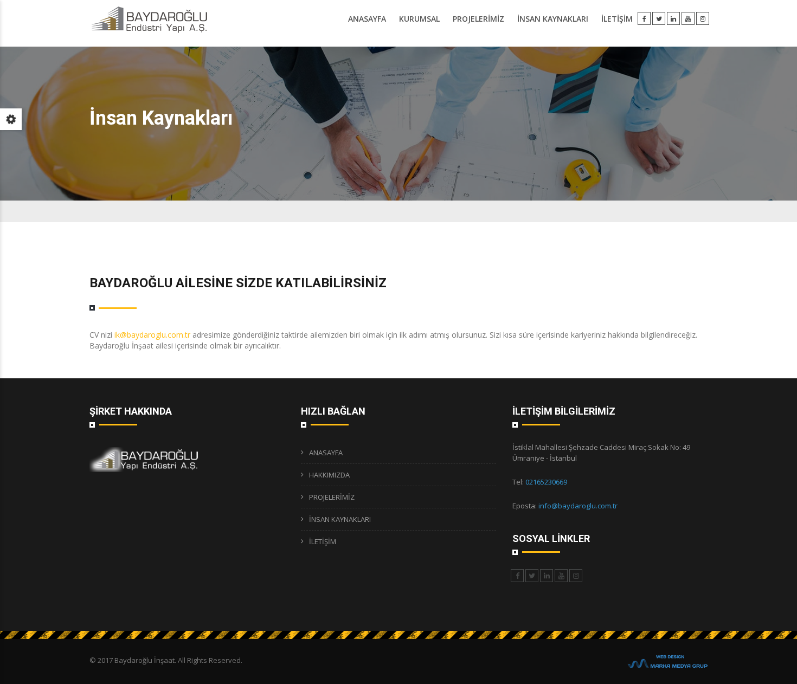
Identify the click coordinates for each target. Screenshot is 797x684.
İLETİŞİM (617, 19)
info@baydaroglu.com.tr (578, 506)
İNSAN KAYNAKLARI (552, 19)
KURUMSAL (419, 19)
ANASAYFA (367, 19)
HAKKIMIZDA (329, 475)
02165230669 (546, 482)
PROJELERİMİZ (478, 19)
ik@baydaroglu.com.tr (152, 335)
